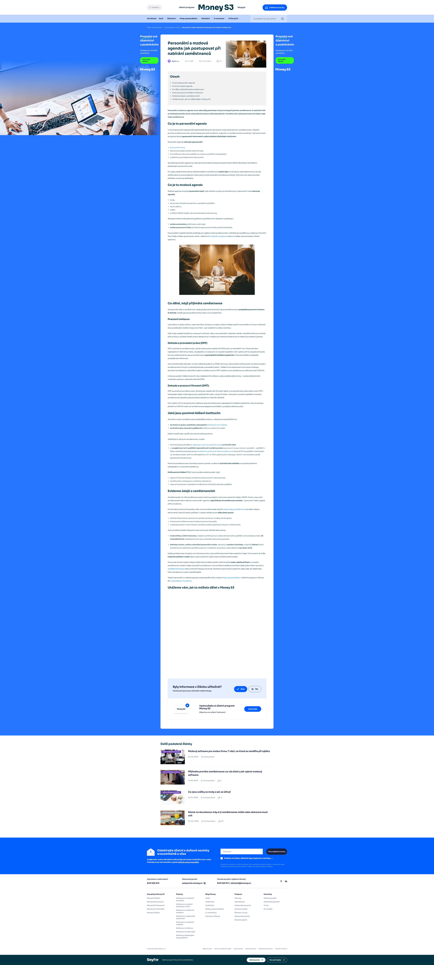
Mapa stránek (207, 949)
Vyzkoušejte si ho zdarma (181, 581)
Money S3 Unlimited (155, 909)
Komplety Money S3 (155, 894)
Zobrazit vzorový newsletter (188, 862)
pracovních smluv (177, 147)
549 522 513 (153, 883)
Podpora (238, 894)
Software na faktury (184, 928)
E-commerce (219, 18)
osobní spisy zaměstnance (234, 509)
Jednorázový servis (243, 905)
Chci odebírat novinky (276, 851)
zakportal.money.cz (192, 883)
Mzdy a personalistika (188, 18)
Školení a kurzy (241, 913)
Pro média (268, 909)
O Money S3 (233, 18)
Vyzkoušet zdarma (146, 60)
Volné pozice (254, 960)
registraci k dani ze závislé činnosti (207, 445)
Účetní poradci (270, 898)
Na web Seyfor (275, 960)
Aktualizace (240, 902)
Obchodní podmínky (265, 949)
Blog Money (210, 894)
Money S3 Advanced (155, 905)
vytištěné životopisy (176, 569)
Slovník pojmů (241, 920)
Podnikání (205, 18)
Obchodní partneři (272, 902)
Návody (238, 898)
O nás (266, 905)
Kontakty (268, 894)
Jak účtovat (152, 18)
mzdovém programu (218, 236)
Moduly (179, 894)
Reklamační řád (250, 949)
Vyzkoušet (252, 709)
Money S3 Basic (153, 898)
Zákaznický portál (242, 916)
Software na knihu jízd (185, 932)
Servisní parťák (241, 909)
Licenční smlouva (281, 949)
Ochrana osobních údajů (222, 949)
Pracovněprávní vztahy (172, 27)
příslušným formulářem (217, 425)
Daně (161, 18)
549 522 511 (223, 883)
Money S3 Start (153, 913)
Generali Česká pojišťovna (220, 451)
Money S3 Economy (155, 902)
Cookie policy (238, 949)
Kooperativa (202, 451)
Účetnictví (171, 18)
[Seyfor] (153, 960)
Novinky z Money (212, 916)
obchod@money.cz (241, 883)
